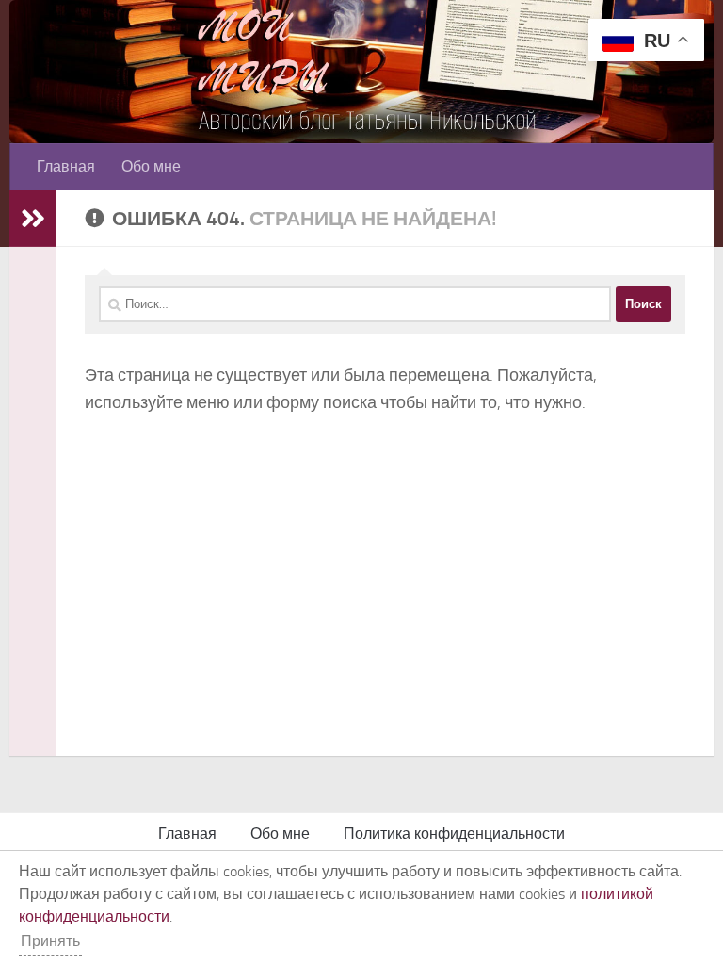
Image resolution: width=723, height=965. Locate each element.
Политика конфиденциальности (454, 833)
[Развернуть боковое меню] (32, 218)
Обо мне (151, 166)
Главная (66, 166)
